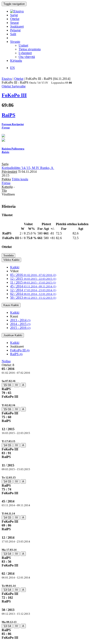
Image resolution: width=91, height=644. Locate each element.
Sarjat (14, 15)
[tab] (45, 389)
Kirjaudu (16, 60)
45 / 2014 (33, 286)
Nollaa (6, 361)
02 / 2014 (33, 294)
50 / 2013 (33, 297)
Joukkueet (17, 26)
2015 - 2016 (20, 327)
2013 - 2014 (20, 320)
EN (12, 68)
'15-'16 (7, 385)
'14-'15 (7, 445)
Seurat (14, 22)
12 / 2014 (33, 290)
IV (16, 385)
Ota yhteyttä (27, 57)
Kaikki (14, 267)
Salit (13, 34)
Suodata (8, 255)
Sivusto (15, 41)
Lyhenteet (25, 53)
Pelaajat (15, 30)
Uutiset (23, 45)
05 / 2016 (33, 275)
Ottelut (14, 19)
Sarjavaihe (19, 86)
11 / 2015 (33, 282)
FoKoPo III (20, 350)
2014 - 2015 (20, 324)
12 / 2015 (33, 278)
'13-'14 (7, 553)
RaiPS (16, 354)
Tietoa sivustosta (30, 49)
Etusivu (7, 78)
